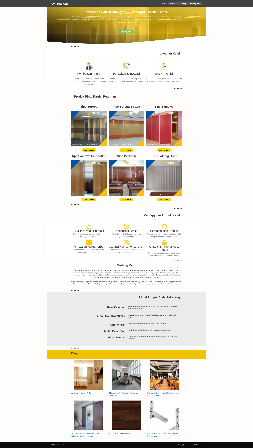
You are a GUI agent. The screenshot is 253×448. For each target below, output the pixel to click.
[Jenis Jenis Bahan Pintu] (88, 388)
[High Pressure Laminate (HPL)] (126, 429)
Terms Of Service (195, 445)
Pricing (183, 4)
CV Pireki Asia (59, 3)
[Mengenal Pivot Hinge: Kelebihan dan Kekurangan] (164, 429)
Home (164, 4)
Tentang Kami (195, 4)
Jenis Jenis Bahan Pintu (81, 393)
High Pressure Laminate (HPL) (121, 433)
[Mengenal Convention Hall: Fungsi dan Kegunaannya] (164, 388)
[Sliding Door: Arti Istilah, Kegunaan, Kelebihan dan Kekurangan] (88, 429)
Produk (172, 4)
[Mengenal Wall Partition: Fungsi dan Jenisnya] (126, 388)
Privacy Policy (182, 445)
